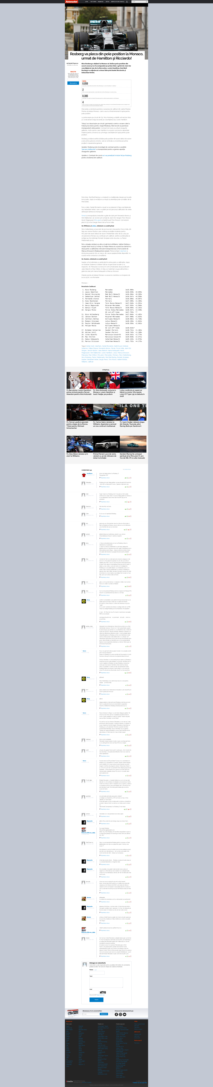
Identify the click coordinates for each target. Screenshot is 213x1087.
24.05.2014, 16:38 (90, 627)
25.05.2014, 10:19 (91, 918)
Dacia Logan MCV (120, 1077)
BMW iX (118, 1068)
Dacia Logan (119, 1075)
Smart (80, 1050)
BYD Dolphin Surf (102, 1065)
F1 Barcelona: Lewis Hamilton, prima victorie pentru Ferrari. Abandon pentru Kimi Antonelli (79, 392)
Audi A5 (100, 1050)
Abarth (68, 1026)
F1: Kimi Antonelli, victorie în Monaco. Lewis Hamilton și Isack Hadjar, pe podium (104, 392)
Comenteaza (127, 469)
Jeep (67, 1057)
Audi (67, 1031)
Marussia (85, 355)
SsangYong (81, 1052)
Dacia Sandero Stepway (122, 1033)
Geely (67, 1048)
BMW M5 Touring (102, 1041)
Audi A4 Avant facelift (121, 1061)
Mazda (80, 1028)
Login (127, 1)
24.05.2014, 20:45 (90, 883)
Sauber (84, 359)
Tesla (80, 1057)
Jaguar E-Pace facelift (121, 1053)
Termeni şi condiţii (86, 1082)
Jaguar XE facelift (120, 1055)
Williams (84, 362)
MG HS (100, 1054)
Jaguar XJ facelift (120, 1034)
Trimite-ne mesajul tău (140, 1082)
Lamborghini (69, 1061)
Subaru (80, 1054)
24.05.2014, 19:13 (86, 834)
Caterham (123, 251)
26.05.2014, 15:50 (90, 939)
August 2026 (137, 1034)
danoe (89, 897)
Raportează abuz (105, 477)
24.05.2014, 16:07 (90, 495)
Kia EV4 (100, 1043)
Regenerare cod (101, 995)
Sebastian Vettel (92, 359)
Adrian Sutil (90, 346)
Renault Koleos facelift (121, 1070)
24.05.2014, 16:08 (90, 508)
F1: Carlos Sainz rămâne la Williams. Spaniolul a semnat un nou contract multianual (104, 424)
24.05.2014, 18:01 (90, 797)
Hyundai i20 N (120, 1046)
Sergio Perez (103, 359)
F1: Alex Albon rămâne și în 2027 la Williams (77, 455)
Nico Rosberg (86, 357)
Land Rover (69, 1062)
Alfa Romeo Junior (102, 1074)
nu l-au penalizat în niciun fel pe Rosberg (116, 155)
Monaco (115, 355)
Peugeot (81, 1038)
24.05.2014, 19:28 (90, 844)
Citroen (68, 1036)
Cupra (67, 1038)
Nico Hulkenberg (125, 355)
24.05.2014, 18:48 (91, 822)
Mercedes (108, 355)
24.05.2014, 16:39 (86, 652)
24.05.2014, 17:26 (86, 762)
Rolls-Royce (82, 1045)
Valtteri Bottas (122, 359)
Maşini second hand (139, 1024)
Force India (120, 348)
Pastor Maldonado (98, 357)
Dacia (67, 1040)
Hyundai (68, 1052)
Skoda (80, 1048)
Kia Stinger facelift (120, 1063)
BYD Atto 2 (101, 1035)
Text (91, 976)
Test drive (136, 1027)
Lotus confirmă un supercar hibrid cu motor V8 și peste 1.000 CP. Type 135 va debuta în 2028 (132, 393)
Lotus (94, 226)
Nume (91, 969)
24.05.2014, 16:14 (90, 525)
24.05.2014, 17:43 (90, 781)
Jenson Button (92, 350)
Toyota (80, 1059)
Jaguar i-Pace (119, 1048)
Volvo (80, 1062)
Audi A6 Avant (101, 1045)
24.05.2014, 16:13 (90, 515)
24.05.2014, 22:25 (91, 899)
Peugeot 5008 (101, 1052)
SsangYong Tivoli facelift (122, 1060)
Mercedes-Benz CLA (103, 1028)
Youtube (124, 1014)
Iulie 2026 (136, 1036)
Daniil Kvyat (118, 346)
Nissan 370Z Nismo (121, 1028)
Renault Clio (101, 1033)
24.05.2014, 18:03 (90, 815)
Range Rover (82, 1042)
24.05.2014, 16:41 (90, 691)
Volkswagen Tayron (103, 1055)
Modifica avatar (85, 965)
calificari (90, 362)
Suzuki (80, 1055)
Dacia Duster (119, 1071)
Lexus (67, 1066)
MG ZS (100, 1057)
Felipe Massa (93, 348)
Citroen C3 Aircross (103, 1047)
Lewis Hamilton (107, 353)
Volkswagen (82, 1061)
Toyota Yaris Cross (120, 1036)
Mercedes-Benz (83, 1029)
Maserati (81, 1026)
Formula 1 (137, 1043)
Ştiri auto (136, 1025)
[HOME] (71, 1)
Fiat (67, 1045)
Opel (80, 1036)
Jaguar (68, 1055)
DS (67, 1042)
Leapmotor (69, 1064)
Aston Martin (69, 1029)
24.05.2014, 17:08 (90, 740)
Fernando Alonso (104, 348)
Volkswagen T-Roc (102, 1036)
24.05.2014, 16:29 (90, 560)
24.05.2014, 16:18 (90, 535)
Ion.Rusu (89, 473)
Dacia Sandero (119, 1073)
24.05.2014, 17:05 (86, 714)
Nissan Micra (119, 1041)
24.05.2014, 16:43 (91, 700)
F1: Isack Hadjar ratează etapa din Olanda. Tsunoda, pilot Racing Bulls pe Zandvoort (132, 424)
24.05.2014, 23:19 (91, 908)
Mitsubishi (81, 1033)
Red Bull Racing (111, 357)
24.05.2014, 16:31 (90, 583)
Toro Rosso (112, 359)
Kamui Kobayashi (113, 350)
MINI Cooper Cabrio (103, 1048)
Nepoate (90, 821)
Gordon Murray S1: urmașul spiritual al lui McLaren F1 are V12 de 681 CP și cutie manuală (132, 456)
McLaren (98, 220)
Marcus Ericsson (123, 353)
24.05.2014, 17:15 (90, 751)
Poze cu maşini (138, 1029)
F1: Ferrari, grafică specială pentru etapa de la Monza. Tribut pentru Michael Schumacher (77, 425)
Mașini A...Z (82, 1064)
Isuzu (67, 1054)
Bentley (68, 1033)
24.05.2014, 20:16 (91, 870)
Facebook (116, 1014)
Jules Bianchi (102, 350)
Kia (67, 1059)
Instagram (120, 1014)
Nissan (80, 1035)
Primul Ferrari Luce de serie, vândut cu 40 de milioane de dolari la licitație (104, 456)
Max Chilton (93, 355)
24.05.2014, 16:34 (91, 601)
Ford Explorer (119, 1026)
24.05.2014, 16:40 (91, 678)
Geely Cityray (101, 1031)
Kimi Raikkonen (95, 353)
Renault (81, 1043)
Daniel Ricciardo (107, 346)
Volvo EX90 (101, 1062)
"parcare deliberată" (89, 149)
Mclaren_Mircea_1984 (88, 832)
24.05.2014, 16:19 (90, 544)
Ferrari (84, 215)
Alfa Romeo (69, 1028)
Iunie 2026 (137, 1038)
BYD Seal (100, 1029)
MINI (80, 1031)
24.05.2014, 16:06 (91, 475)
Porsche (81, 1040)
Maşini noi (69, 1021)
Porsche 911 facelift (102, 1064)
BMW (67, 1035)
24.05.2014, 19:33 (91, 861)
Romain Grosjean (123, 357)
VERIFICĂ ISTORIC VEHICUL (117, 1)
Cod (91, 989)
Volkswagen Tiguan (103, 1026)
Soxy (88, 600)
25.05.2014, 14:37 (86, 933)
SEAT (80, 1047)
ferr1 (84, 651)
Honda (67, 1050)
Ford (67, 1047)
